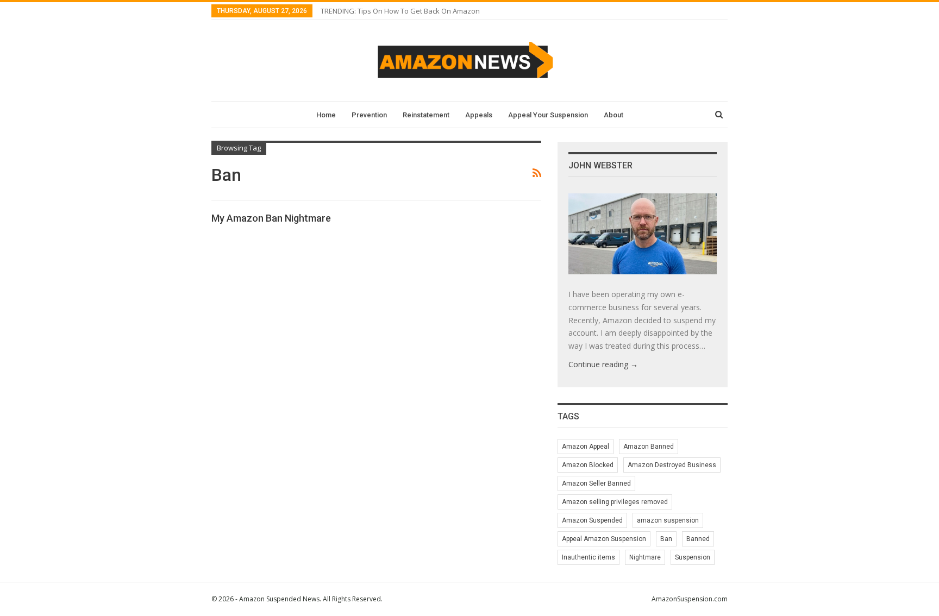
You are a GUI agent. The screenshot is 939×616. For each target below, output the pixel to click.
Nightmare (645, 557)
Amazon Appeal (585, 446)
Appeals (478, 115)
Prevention (369, 115)
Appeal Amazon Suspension (604, 539)
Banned (698, 539)
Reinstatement (426, 115)
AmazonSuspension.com (690, 599)
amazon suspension (668, 520)
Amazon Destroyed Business (672, 465)
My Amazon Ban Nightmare (271, 218)
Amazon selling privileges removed (615, 502)
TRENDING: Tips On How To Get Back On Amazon (400, 11)
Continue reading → (603, 364)
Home (326, 115)
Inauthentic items (588, 557)
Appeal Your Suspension (548, 115)
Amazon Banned (648, 446)
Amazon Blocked (588, 465)
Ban (666, 539)
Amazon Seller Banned (596, 483)
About (613, 115)
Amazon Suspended (592, 520)
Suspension (692, 557)
